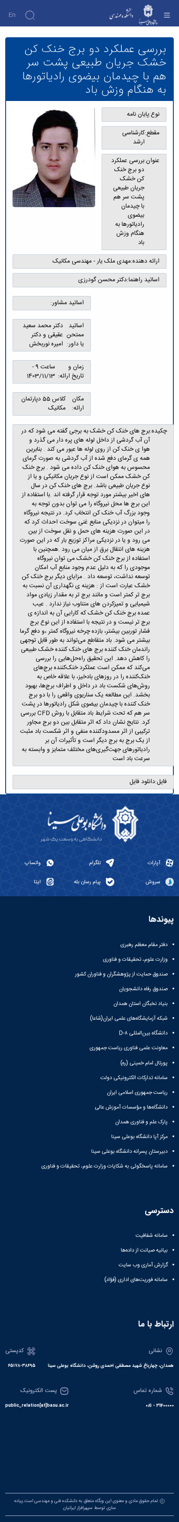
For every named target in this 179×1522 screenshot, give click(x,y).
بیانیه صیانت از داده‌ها (144, 1250)
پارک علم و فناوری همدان (141, 1122)
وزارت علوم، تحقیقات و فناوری (135, 959)
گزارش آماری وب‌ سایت (143, 1265)
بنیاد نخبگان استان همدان (140, 1003)
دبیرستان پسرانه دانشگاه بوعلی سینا (129, 1151)
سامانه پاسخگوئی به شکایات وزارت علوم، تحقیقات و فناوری (104, 1166)
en (12, 15)
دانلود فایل (142, 782)
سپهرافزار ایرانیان (78, 1508)
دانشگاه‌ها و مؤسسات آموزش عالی (131, 1107)
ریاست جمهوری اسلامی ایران (137, 1092)
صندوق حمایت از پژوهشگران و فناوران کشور (121, 974)
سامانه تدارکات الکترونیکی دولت (134, 1077)
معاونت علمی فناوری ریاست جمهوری (129, 1048)
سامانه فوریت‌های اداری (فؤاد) (136, 1279)
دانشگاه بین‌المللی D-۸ (143, 1033)
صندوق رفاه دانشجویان (143, 989)
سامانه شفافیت (152, 1235)
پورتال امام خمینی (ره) (144, 1063)
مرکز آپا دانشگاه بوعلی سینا (139, 1136)
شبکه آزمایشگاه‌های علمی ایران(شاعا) (129, 1018)
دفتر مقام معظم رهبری (144, 944)
